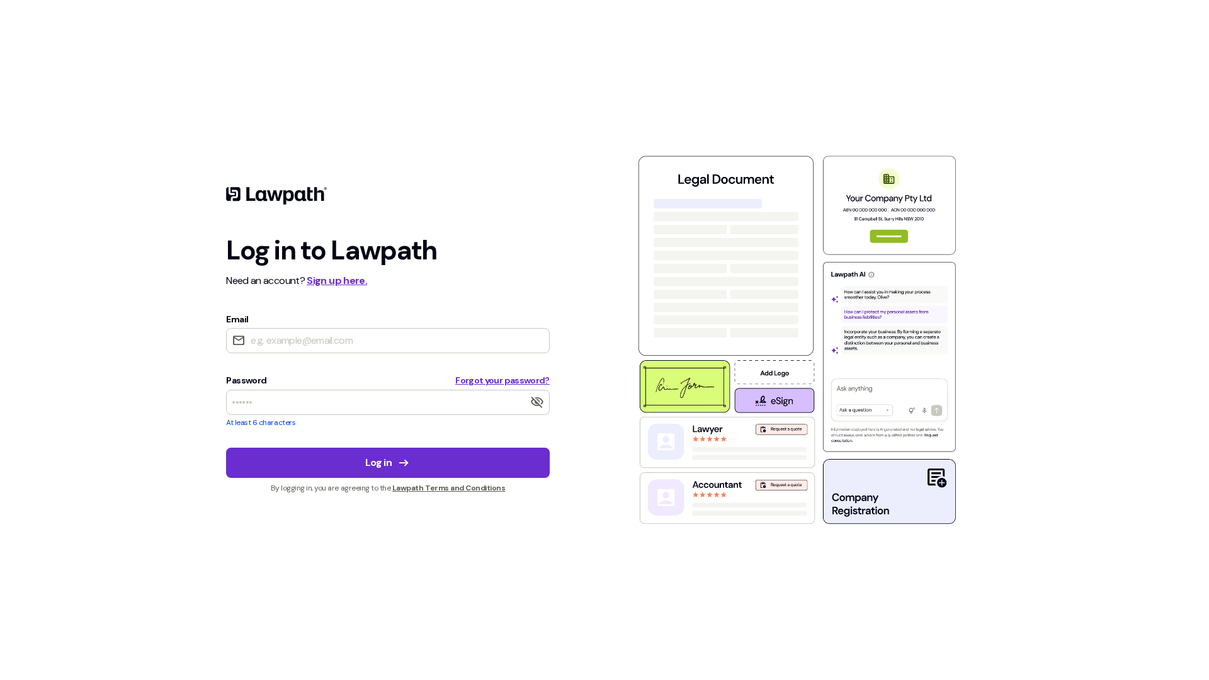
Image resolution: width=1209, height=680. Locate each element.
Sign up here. (337, 280)
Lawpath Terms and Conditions (449, 488)
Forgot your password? (502, 380)
